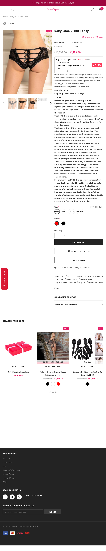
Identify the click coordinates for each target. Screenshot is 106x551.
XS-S (57, 211)
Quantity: (58, 230)
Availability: (59, 46)
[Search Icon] (12, 9)
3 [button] (55, 392)
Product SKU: (59, 42)
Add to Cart (18, 366)
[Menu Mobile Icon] (4, 9)
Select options (53, 366)
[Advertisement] (53, 413)
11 (58, 267)
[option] (27, 62)
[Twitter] (12, 496)
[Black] (48, 384)
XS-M (45, 362)
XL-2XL (71, 211)
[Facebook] (5, 496)
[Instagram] (19, 496)
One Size (87, 362)
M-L (63, 211)
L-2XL (52, 362)
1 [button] (50, 392)
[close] (102, 3)
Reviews (4, 278)
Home (5, 17)
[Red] (58, 384)
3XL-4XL (80, 211)
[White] (53, 384)
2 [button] (53, 392)
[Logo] (53, 9)
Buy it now (79, 260)
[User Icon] (93, 9)
